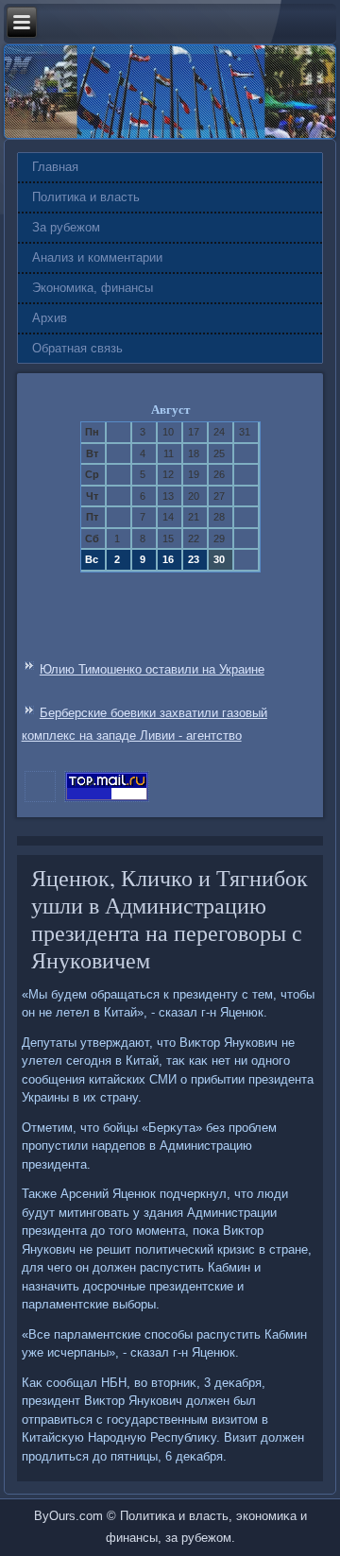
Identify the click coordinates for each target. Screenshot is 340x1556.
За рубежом (66, 227)
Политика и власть (86, 197)
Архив (49, 318)
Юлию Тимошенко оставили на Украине (152, 669)
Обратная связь (77, 348)
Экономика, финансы (92, 288)
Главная (55, 167)
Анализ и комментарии (97, 257)
